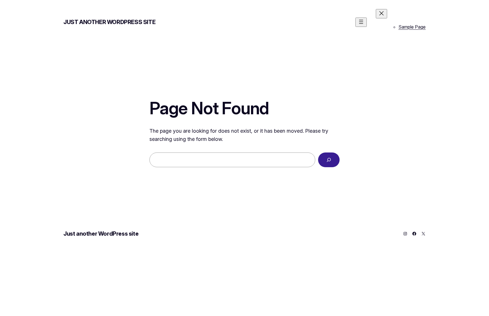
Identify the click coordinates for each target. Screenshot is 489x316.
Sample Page (412, 27)
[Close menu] (381, 13)
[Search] (329, 159)
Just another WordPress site (109, 22)
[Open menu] (361, 22)
